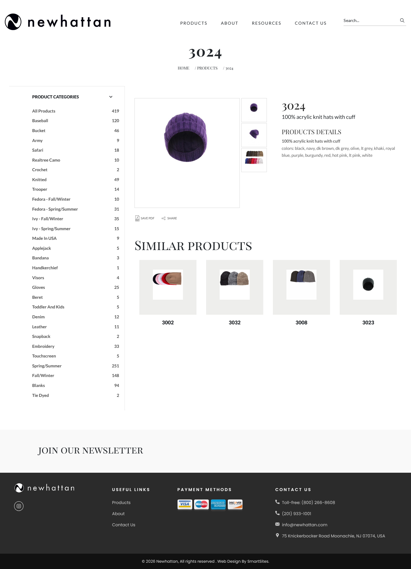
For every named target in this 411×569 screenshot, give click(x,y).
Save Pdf (147, 218)
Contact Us (311, 23)
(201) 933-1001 (296, 514)
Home (184, 68)
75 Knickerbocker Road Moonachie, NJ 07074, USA (333, 536)
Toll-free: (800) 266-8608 (308, 502)
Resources (266, 23)
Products (193, 23)
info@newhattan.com (304, 525)
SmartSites (257, 561)
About (229, 23)
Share (172, 218)
